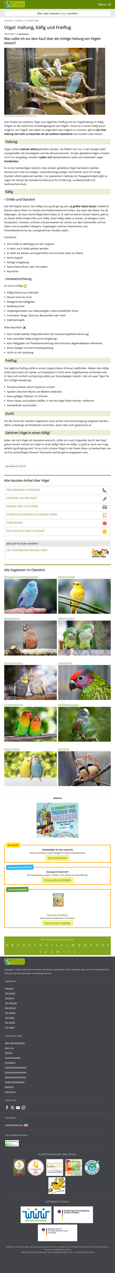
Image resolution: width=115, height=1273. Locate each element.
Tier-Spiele (10, 1022)
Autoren (8, 1052)
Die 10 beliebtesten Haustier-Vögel (26, 549)
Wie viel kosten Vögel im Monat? (25, 530)
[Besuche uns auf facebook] (7, 1107)
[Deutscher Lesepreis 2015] (55, 1167)
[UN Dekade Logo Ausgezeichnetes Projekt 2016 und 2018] (74, 1167)
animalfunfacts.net (14, 1125)
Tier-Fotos (9, 1017)
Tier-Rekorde (11, 1003)
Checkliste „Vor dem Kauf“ (21, 497)
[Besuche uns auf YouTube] (18, 1107)
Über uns (9, 1048)
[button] (104, 4)
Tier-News (9, 1027)
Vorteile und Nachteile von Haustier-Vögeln (32, 514)
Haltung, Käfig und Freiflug (22, 506)
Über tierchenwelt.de (15, 1043)
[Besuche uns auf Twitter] (12, 1107)
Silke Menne (24, 34)
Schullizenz (10, 1062)
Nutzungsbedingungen (16, 1072)
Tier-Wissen (10, 1008)
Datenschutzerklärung (15, 1077)
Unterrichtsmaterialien (15, 1067)
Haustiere (9, 998)
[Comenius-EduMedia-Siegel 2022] (36, 1167)
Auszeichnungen (13, 1057)
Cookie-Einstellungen (15, 1082)
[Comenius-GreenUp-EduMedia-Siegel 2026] (20, 1167)
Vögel (63, 13)
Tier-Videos (10, 1012)
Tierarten (9, 988)
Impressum (10, 1091)
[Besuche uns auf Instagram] (23, 1107)
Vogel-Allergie (14, 522)
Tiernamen (10, 993)
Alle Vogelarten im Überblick (23, 489)
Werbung (9, 1087)
